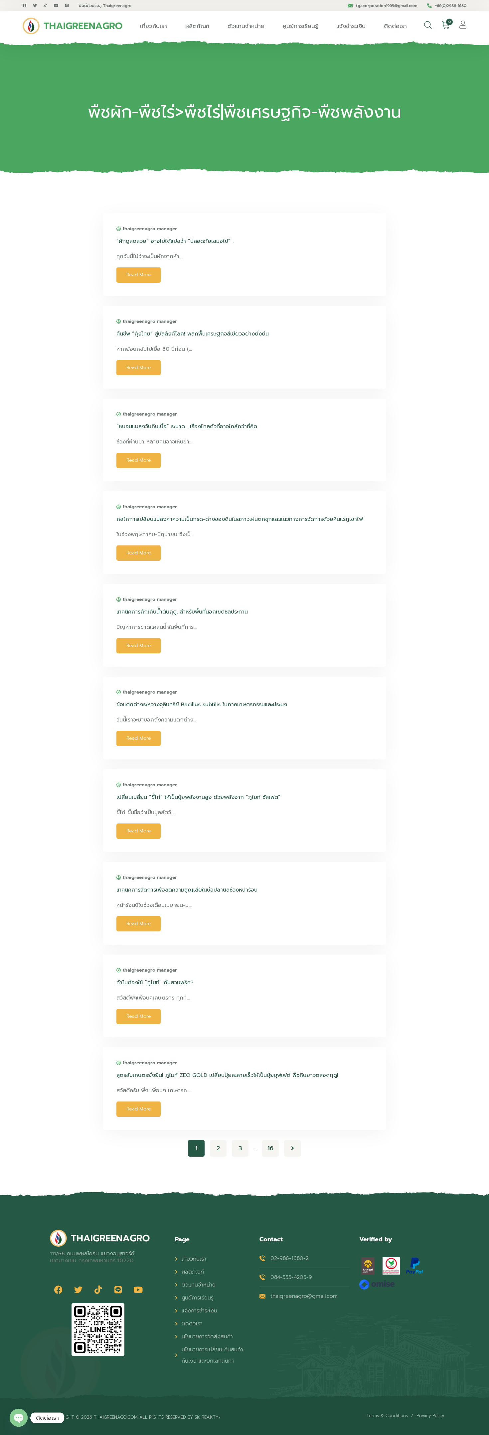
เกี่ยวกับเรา (153, 26)
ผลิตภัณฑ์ (197, 26)
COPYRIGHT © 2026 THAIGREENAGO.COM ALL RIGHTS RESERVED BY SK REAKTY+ (135, 1417)
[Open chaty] (18, 1417)
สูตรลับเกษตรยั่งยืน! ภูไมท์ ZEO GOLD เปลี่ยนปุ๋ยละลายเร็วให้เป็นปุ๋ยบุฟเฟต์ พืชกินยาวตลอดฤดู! (227, 1075)
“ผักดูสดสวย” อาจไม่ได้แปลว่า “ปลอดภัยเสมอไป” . (175, 241)
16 (270, 1148)
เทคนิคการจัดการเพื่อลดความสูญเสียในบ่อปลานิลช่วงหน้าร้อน (186, 890)
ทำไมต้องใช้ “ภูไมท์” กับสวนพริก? (155, 983)
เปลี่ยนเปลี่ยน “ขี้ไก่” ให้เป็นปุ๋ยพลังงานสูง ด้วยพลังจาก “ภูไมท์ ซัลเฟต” (198, 797)
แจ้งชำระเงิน (351, 26)
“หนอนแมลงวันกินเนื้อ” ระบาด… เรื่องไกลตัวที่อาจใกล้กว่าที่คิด (186, 426)
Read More (138, 274)
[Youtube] (138, 1290)
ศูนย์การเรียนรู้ (300, 26)
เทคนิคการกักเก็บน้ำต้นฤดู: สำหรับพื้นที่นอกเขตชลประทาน (182, 612)
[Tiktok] (98, 1290)
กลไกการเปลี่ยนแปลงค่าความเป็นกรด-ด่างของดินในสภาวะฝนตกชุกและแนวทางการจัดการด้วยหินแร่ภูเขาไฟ (239, 519)
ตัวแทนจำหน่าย (246, 26)
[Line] (118, 1290)
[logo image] (72, 26)
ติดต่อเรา (395, 26)
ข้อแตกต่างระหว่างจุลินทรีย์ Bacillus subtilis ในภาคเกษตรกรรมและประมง (201, 705)
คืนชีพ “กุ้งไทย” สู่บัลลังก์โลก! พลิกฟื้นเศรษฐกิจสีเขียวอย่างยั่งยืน (192, 334)
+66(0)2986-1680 (450, 6)
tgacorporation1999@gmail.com (386, 6)
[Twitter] (78, 1290)
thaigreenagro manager (150, 229)
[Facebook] (58, 1290)
